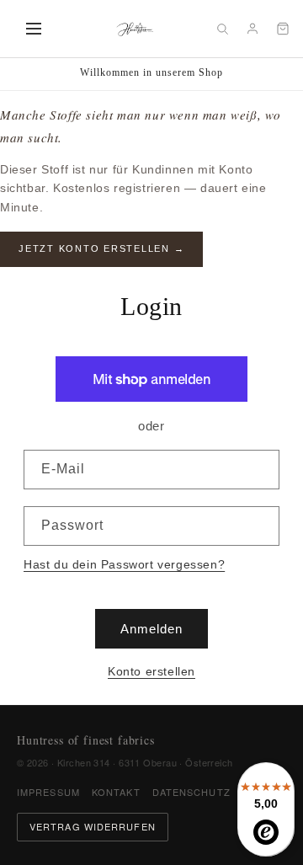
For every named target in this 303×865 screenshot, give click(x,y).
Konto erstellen (151, 671)
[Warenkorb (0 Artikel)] (283, 28)
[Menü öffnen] (33, 28)
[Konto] (252, 28)
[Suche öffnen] (222, 28)
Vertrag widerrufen (92, 826)
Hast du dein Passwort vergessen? (124, 564)
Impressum (48, 791)
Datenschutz (191, 791)
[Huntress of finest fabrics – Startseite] (134, 28)
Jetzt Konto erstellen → (101, 248)
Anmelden (151, 629)
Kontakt (116, 791)
